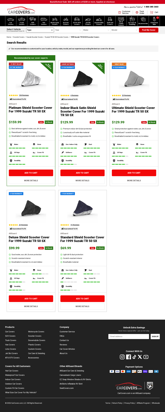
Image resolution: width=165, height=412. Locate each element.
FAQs (62, 336)
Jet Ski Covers (11, 353)
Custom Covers (34, 349)
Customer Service (67, 331)
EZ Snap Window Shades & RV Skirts (75, 379)
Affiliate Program (143, 403)
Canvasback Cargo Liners (70, 375)
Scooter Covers (18, 37)
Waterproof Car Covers (15, 375)
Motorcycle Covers (36, 331)
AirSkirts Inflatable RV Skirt (71, 384)
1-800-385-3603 (151, 7)
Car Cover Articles (67, 349)
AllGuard (138, 393)
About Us (63, 353)
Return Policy (117, 403)
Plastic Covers (34, 345)
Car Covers (9, 331)
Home (9, 37)
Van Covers (10, 345)
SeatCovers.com (67, 388)
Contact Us (64, 340)
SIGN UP (155, 336)
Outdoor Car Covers (13, 384)
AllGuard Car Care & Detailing (72, 371)
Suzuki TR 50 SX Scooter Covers (56, 37)
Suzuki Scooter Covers (34, 37)
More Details (31, 180)
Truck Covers (10, 340)
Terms (107, 403)
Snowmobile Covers (36, 340)
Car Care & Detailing (36, 353)
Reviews (63, 345)
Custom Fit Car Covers (14, 388)
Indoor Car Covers (12, 379)
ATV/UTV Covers (12, 358)
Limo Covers (10, 349)
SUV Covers (10, 336)
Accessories (33, 358)
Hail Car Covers (11, 371)
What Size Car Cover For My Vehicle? (21, 392)
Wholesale (156, 403)
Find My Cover (148, 30)
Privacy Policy (129, 403)
